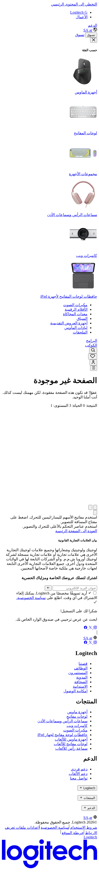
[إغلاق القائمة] (93, 40)
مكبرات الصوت (75, 730)
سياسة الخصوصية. (31, 598)
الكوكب (91, 345)
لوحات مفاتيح (76, 716)
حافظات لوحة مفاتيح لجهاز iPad (62, 735)
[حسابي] (93, 362)
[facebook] (85, 628)
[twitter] (89, 628)
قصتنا (83, 664)
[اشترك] (48, 588)
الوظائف (80, 668)
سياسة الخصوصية (55, 827)
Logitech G (78, 12)
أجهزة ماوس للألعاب (71, 739)
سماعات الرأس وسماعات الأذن (62, 721)
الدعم (92, 25)
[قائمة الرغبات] (92, 356)
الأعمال (81, 17)
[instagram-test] (94, 628)
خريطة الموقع (73, 833)
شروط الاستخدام (83, 827)
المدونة (81, 677)
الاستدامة (80, 686)
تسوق (91, 35)
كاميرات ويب (77, 726)
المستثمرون (77, 673)
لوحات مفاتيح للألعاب (70, 744)
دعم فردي (79, 769)
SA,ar (87, 30)
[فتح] (93, 368)
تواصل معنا (78, 778)
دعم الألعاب (78, 774)
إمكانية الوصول (75, 691)
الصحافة (80, 682)
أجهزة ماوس (77, 712)
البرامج (91, 341)
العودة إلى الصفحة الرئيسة (76, 531)
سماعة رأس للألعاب (71, 748)
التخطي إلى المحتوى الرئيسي (74, 4)
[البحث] (93, 350)
